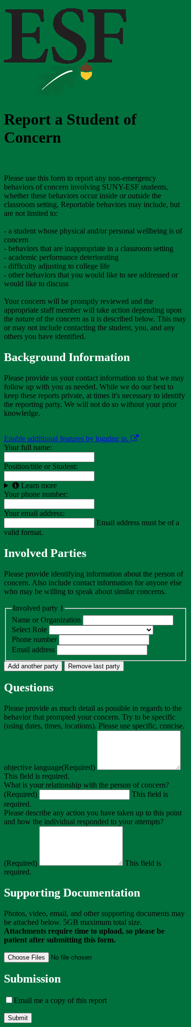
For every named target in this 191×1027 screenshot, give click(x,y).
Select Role (29, 629)
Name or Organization (47, 620)
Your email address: (34, 513)
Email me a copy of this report (60, 1000)
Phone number (34, 639)
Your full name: (28, 447)
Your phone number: (36, 494)
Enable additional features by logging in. (67, 438)
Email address (33, 649)
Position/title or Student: (41, 466)
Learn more (38, 485)
